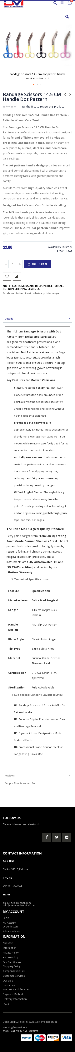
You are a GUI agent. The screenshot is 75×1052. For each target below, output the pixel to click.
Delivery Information (15, 999)
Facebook (8, 293)
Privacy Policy (11, 952)
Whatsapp (39, 293)
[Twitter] (56, 837)
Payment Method (13, 994)
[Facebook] (46, 837)
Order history (10, 926)
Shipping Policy (11, 966)
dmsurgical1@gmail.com (17, 902)
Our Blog (8, 980)
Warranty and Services (16, 989)
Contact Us (9, 985)
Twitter (20, 293)
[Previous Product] (65, 94)
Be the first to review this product (43, 106)
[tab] (37, 318)
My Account (9, 922)
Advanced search (13, 931)
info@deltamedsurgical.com (19, 905)
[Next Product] (70, 94)
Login (6, 918)
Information (10, 947)
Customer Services (14, 975)
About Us (8, 943)
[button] (67, 19)
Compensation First (14, 971)
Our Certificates (12, 962)
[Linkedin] (66, 837)
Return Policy (10, 957)
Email (28, 293)
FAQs (6, 1003)
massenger (53, 293)
